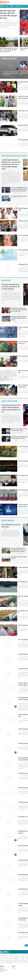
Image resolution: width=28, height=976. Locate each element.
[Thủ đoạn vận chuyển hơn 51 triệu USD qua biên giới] (8, 807)
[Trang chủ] (4, 2)
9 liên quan (19, 432)
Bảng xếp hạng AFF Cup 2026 (12, 962)
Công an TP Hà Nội (23, 960)
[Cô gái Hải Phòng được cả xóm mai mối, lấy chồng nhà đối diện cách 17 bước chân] (6, 310)
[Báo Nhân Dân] (21, 51)
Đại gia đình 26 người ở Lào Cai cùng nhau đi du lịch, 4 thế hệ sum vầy (18, 318)
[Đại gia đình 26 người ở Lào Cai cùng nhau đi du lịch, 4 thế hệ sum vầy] (6, 319)
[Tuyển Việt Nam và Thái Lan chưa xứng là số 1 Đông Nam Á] (8, 894)
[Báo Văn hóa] (19, 614)
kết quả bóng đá (16, 958)
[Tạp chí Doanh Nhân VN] (3, 171)
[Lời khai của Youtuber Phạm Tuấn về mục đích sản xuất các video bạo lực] (8, 87)
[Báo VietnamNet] (19, 100)
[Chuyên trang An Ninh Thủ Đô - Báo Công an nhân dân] (19, 569)
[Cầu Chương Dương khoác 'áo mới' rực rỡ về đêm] (8, 466)
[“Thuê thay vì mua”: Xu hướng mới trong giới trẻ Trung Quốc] (8, 116)
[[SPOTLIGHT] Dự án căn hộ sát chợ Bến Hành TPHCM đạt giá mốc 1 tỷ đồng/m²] (8, 836)
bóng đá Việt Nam (4, 955)
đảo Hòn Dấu (9, 958)
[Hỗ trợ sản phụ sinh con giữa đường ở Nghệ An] (8, 630)
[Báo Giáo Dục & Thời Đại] (19, 718)
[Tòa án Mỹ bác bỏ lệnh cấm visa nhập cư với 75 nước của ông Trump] (8, 792)
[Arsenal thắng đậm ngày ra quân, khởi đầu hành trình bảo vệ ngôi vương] (8, 908)
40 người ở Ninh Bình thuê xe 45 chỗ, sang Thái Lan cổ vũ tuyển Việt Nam (10, 287)
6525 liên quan (9, 291)
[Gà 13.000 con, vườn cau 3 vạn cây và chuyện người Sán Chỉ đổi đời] (8, 821)
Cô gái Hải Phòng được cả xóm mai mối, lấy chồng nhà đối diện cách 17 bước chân (19, 310)
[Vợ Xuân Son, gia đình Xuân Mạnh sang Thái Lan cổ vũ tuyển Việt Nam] (8, 778)
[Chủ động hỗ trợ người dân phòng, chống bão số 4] (8, 269)
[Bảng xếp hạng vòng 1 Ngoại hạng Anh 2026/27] (8, 879)
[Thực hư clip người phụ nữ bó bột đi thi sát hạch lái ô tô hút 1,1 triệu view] (8, 332)
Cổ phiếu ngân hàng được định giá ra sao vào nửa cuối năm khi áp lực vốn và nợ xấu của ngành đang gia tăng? (11, 164)
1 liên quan (26, 569)
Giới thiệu (1, 968)
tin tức (11, 957)
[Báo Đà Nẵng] (13, 553)
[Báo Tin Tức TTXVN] (1, 53)
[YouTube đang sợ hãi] (8, 659)
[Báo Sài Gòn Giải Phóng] (3, 76)
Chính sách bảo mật (3, 970)
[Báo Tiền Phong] (19, 85)
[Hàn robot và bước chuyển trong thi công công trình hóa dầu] (6, 439)
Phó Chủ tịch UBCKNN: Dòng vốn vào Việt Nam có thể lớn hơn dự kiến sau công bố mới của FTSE (19, 189)
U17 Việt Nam (11, 955)
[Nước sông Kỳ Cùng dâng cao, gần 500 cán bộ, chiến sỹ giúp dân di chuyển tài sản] (8, 390)
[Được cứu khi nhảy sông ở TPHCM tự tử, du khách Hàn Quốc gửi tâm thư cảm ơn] (8, 346)
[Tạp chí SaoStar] (19, 891)
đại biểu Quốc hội (21, 962)
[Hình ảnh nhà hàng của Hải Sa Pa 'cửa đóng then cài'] (8, 850)
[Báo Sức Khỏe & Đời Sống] (19, 448)
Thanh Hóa (22, 958)
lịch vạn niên (23, 955)
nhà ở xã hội (17, 955)
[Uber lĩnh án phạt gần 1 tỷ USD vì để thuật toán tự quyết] (6, 431)
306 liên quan (20, 553)
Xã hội (2, 957)
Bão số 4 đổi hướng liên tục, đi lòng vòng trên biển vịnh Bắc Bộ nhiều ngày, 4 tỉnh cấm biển (8, 50)
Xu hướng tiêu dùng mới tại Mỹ (19, 196)
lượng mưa (6, 957)
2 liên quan (19, 313)
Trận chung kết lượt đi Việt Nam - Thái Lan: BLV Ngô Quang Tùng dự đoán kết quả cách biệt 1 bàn (10, 73)
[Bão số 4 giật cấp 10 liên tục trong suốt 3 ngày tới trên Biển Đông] (8, 255)
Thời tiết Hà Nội (16, 960)
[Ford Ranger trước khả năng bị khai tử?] (6, 559)
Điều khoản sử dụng (3, 969)
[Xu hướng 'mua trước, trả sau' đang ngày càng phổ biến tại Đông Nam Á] (8, 615)
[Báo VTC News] (20, 212)
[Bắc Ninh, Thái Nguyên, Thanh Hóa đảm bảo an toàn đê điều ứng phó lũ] (8, 601)
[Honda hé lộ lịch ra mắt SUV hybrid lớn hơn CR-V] (8, 130)
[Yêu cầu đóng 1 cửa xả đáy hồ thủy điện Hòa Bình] (8, 586)
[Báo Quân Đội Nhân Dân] (20, 701)
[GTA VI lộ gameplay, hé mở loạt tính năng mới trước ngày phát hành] (8, 144)
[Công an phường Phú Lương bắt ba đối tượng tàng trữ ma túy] (8, 572)
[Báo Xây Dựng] (1, 20)
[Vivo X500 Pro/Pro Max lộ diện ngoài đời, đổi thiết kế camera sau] (8, 480)
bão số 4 (22, 957)
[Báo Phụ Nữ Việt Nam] (20, 670)
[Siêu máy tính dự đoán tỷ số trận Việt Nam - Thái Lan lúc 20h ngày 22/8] (8, 719)
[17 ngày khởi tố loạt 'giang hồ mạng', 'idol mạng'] (8, 673)
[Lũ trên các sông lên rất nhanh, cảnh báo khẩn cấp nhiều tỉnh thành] (8, 451)
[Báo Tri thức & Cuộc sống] (20, 627)
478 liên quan (8, 20)
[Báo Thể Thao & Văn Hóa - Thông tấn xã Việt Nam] (19, 600)
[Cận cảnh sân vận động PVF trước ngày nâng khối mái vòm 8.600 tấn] (8, 748)
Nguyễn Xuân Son (8, 960)
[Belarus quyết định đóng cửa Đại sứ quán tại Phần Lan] (8, 865)
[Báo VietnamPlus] (21, 76)
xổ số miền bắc (16, 957)
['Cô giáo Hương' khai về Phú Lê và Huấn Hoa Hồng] (8, 226)
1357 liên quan (19, 192)
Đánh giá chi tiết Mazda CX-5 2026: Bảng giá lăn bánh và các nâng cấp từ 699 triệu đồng (18, 550)
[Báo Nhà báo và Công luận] (20, 687)
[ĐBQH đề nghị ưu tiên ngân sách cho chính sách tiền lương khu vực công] (8, 213)
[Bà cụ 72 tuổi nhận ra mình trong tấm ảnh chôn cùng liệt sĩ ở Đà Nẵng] (8, 240)
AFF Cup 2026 (3, 958)
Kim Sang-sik (3, 962)
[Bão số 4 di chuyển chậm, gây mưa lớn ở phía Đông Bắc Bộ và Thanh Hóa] (8, 375)
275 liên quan (11, 76)
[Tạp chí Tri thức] (3, 529)
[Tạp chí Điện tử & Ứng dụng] (19, 477)
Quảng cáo (1, 971)
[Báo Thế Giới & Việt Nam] (3, 414)
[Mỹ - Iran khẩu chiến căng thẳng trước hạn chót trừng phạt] (8, 644)
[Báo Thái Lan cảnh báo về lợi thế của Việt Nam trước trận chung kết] (8, 937)
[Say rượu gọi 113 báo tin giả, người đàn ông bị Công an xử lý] (8, 361)
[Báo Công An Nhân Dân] (20, 922)
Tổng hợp (13, 968)
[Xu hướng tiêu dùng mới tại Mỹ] (6, 198)
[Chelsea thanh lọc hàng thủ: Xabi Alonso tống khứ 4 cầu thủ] (8, 734)
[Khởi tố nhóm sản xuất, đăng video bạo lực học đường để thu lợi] (8, 495)
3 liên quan (26, 100)
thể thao (2, 960)
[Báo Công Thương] (13, 440)
